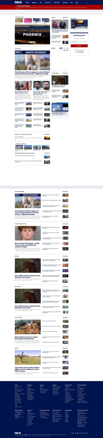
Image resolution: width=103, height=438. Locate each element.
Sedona (25, 150)
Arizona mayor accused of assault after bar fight (38, 119)
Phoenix (53, 48)
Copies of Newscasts (31, 416)
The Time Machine (81, 398)
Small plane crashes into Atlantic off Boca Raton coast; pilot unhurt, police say (51, 307)
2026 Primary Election (56, 386)
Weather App (29, 395)
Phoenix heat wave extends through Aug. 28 (37, 125)
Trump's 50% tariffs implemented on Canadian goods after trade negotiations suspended (51, 276)
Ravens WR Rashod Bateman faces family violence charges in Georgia (51, 368)
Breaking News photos (56, 418)
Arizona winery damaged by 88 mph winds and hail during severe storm (38, 108)
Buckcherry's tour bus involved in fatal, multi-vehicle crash (50, 228)
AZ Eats (79, 386)
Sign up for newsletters (56, 414)
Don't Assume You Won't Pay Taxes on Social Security (59, 113)
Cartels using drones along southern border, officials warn (50, 233)
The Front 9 (80, 392)
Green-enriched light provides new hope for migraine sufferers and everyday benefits (50, 302)
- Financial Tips (43, 392)
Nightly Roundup (18, 399)
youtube (78, 433)
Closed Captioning (30, 413)
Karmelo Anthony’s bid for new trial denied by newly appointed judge (51, 244)
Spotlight (66, 402)
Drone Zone (67, 393)
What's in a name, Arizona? (83, 402)
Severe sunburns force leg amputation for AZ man (22, 92)
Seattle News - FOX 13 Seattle (19, 417)
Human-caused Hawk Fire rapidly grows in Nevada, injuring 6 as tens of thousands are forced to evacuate (52, 290)
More (77, 2)
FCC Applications (30, 417)
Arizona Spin (67, 386)
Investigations (67, 395)
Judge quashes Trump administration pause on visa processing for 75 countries (51, 271)
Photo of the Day (55, 420)
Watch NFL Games (81, 411)
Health (16, 392)
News (16, 385)
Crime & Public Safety (20, 224)
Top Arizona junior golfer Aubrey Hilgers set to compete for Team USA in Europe (19, 120)
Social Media (68, 410)
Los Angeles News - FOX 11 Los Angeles (19, 412)
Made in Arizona (68, 396)
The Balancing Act (81, 388)
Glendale (43, 150)
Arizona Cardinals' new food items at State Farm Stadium (51, 337)
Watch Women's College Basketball (82, 423)
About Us (29, 410)
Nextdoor (67, 421)
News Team (29, 420)
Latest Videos (55, 73)
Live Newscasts (43, 411)
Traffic (16, 405)
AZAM (16, 388)
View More (46, 134)
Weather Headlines (31, 389)
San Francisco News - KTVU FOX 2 (19, 415)
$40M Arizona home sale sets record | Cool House (51, 326)
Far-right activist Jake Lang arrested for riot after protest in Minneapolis (51, 238)
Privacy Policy (80, 51)
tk (80, 433)
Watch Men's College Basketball (82, 421)
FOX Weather (29, 399)
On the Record (80, 396)
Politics (53, 17)
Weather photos (55, 421)
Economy (42, 388)
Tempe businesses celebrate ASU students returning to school (50, 217)
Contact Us (29, 414)
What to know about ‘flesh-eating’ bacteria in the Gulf (25, 155)
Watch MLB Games (81, 415)
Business (41, 386)
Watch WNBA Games (82, 425)
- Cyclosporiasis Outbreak (20, 394)
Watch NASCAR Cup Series (83, 417)
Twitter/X (67, 417)
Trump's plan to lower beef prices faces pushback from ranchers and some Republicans (57, 37)
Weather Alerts (30, 394)
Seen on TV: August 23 (19, 136)
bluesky (82, 433)
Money (42, 385)
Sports (16, 348)
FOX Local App (43, 416)
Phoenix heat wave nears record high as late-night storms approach (56, 96)
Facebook (67, 416)
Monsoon (29, 388)
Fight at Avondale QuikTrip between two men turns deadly (20, 103)
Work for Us (29, 424)
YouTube (66, 411)
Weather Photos (30, 396)
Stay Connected (56, 410)
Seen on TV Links (18, 402)
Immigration (17, 395)
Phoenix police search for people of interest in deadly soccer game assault (19, 126)
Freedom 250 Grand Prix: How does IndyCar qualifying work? (50, 352)
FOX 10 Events (55, 413)
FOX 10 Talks (80, 391)
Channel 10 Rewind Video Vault (70, 390)
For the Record (44, 23)
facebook (71, 433)
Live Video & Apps (44, 410)
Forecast (29, 386)
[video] (60, 80)
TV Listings (29, 421)
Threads (66, 419)
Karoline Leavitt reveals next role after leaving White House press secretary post (60, 31)
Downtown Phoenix (36, 150)
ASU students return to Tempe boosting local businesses (56, 90)
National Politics (55, 392)
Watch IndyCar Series (82, 418)
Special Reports (68, 400)
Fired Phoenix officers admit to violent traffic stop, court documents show (41, 93)
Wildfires (29, 391)
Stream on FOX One (83, 410)
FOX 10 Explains (18, 391)
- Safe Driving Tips (18, 406)
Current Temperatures (28, 23)
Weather (29, 385)
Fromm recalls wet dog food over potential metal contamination (51, 312)
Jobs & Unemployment (44, 389)
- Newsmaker (55, 391)
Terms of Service (80, 52)
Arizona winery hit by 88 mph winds (49, 320)
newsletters (87, 433)
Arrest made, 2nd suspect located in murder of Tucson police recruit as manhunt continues (19, 109)
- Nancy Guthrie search (69, 399)
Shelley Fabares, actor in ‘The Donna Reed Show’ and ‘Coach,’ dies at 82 (51, 296)
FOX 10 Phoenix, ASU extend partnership (50, 372)
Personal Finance (43, 391)
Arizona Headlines (19, 191)
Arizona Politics (55, 389)
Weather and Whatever (82, 401)
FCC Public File (30, 419)
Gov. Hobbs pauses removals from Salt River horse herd (58, 86)
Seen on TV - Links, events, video (23, 134)
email (85, 433)
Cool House (67, 392)
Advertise (29, 411)
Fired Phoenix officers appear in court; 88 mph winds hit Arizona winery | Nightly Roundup (32, 73)
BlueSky (66, 420)
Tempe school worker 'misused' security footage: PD (38, 103)
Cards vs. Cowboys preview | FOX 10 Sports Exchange (50, 363)
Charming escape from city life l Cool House (50, 342)
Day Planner (35, 23)
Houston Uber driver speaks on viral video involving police (50, 249)
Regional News (19, 410)
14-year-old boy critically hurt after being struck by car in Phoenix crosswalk (38, 114)
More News (18, 286)
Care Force (67, 388)
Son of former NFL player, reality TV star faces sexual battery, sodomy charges (27, 245)
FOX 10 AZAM (18, 317)
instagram (75, 433)
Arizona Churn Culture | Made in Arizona (50, 331)
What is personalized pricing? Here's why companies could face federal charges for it (28, 161)
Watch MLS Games (81, 426)
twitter (73, 433)
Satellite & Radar (18, 23)
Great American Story (82, 394)
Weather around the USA (18, 151)
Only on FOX (68, 385)
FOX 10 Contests (55, 411)
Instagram (67, 414)
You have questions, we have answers (25, 153)
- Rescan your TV (30, 423)
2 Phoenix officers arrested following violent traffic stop (20, 114)
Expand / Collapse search (87, 2)
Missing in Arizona (68, 397)
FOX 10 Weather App (44, 417)
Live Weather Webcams (44, 413)
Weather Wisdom (30, 398)
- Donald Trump (55, 394)
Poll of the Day (18, 401)
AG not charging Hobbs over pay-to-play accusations (50, 281)
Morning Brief (17, 398)
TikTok (66, 413)
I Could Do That (81, 395)
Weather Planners (30, 392)
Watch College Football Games (82, 414)
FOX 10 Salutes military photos (56, 417)
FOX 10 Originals (82, 385)
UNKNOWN (80, 399)
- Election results (55, 388)
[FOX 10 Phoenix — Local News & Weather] (19, 2)
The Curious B (80, 389)
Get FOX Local (73, 18)
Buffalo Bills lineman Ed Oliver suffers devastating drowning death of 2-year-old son (51, 357)
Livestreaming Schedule (44, 414)
